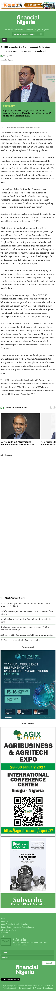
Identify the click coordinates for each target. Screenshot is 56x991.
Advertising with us (8, 930)
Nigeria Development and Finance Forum (17, 927)
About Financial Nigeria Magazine (14, 924)
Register (45, 30)
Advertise (19, 30)
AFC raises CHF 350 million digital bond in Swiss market (27, 635)
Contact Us (5, 933)
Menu (4, 40)
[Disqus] (28, 491)
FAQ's (3, 935)
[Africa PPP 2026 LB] (28, 8)
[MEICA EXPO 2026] (28, 718)
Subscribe (29, 30)
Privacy (38, 988)
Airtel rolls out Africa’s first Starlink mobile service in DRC (17, 443)
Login (37, 30)
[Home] (28, 25)
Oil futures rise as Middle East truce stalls (20, 640)
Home (3, 918)
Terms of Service (25, 988)
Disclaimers (48, 988)
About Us (9, 30)
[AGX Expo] (28, 836)
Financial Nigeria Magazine (28, 901)
